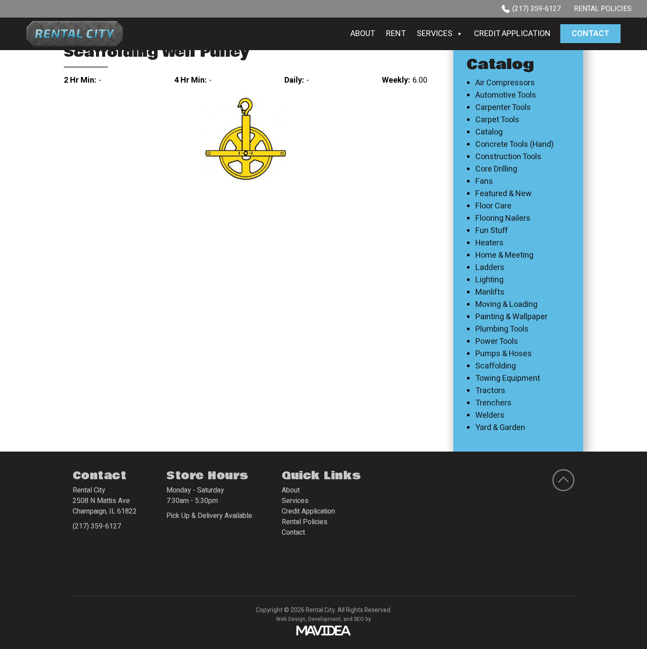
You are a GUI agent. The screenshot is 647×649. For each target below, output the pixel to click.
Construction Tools (508, 157)
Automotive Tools (505, 95)
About (362, 34)
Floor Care (493, 206)
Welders (489, 415)
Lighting (489, 280)
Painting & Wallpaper (511, 317)
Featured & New (503, 194)
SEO (359, 619)
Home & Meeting (504, 255)
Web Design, (291, 619)
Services (434, 34)
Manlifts (489, 292)
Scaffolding (495, 366)
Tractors (490, 391)
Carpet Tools (497, 120)
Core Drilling (496, 169)
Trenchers (493, 403)
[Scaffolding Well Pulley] (245, 139)
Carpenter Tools (503, 108)
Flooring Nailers (502, 218)
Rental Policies (603, 9)
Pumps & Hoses (503, 354)
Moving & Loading (506, 305)
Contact (590, 34)
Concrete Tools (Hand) (514, 145)
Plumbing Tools (502, 329)
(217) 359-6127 (536, 9)
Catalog (489, 132)
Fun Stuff (491, 231)
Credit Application (512, 34)
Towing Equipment (507, 379)
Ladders (489, 268)
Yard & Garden (500, 428)
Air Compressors (505, 83)
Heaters (489, 243)
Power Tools (496, 342)
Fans (484, 182)
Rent (396, 34)
